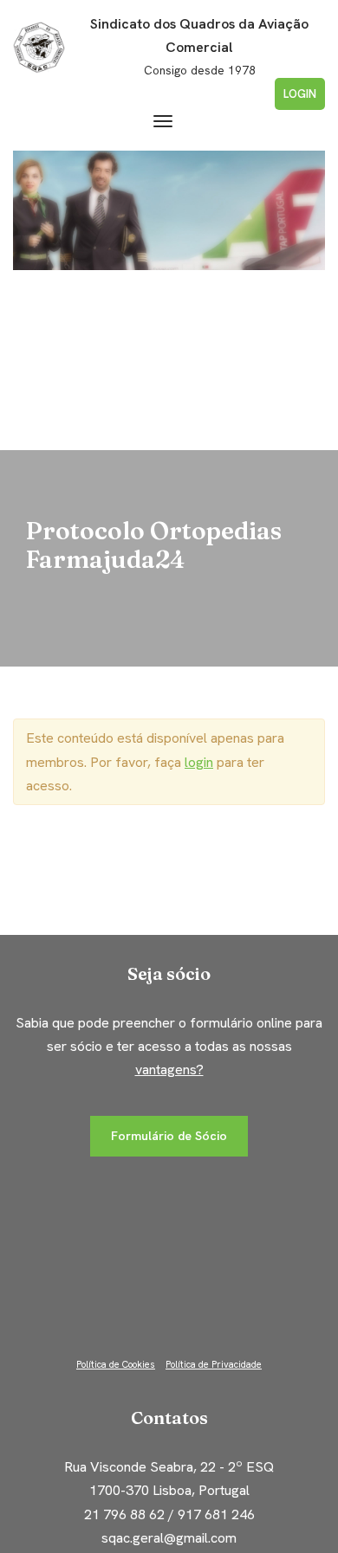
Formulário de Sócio (169, 1136)
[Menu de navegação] (163, 121)
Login (299, 94)
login (199, 762)
